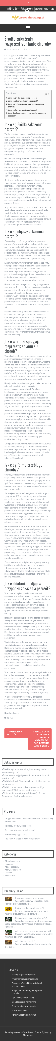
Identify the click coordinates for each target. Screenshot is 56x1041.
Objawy (10, 718)
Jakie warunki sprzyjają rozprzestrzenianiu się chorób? (27, 105)
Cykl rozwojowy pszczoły (23, 997)
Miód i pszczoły (12, 867)
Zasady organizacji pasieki (23, 974)
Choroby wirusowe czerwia (24, 1006)
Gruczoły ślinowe (19, 1010)
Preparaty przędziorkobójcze (25, 979)
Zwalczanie (10, 875)
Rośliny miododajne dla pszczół (29, 908)
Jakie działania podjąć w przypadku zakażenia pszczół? (27, 114)
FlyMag (45, 1032)
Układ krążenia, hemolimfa (24, 1002)
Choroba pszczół (12, 861)
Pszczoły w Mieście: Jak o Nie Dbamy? (22, 839)
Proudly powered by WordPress (19, 1032)
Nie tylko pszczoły (13, 870)
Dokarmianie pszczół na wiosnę (29, 898)
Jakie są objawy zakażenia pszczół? (23, 101)
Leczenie (9, 864)
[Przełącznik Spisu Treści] (45, 94)
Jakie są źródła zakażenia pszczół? (22, 98)
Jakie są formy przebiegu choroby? (22, 110)
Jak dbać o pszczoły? (25, 941)
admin (28, 49)
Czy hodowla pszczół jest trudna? (20, 830)
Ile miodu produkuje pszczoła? (18, 826)
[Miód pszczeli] (28, 17)
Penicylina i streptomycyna (24, 1015)
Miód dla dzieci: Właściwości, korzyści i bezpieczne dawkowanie (30, 8)
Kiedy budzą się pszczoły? (17, 834)
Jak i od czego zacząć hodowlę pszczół (33, 931)
